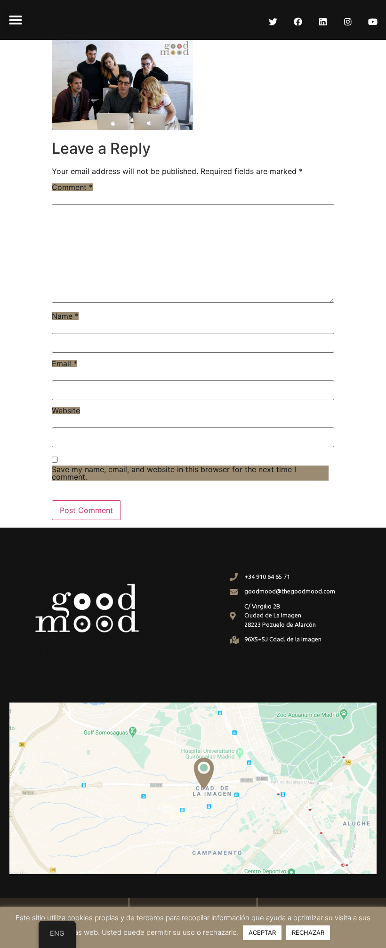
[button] (15, 20)
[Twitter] (273, 21)
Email (64, 363)
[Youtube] (372, 21)
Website (66, 410)
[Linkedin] (322, 21)
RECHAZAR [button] (308, 932)
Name (65, 316)
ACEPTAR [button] (262, 932)
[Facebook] (298, 21)
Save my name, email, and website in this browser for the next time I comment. (174, 473)
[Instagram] (347, 21)
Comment (72, 187)
